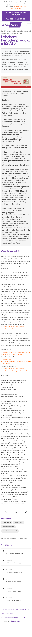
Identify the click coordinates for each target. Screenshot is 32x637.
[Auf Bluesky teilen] (26, 512)
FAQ (2, 613)
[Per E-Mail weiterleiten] (16, 512)
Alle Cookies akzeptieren (16, 19)
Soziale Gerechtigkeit (10, 531)
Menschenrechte (8, 527)
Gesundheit (18, 522)
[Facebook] (21, 617)
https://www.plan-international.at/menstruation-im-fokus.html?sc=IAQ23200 (16, 361)
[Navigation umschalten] (28, 24)
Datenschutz (25, 609)
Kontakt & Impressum (9, 617)
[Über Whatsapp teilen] (6, 512)
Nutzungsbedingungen (10, 609)
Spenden (9, 613)
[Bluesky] (24, 617)
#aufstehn (15, 621)
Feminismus (7, 522)
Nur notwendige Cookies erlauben (16, 14)
